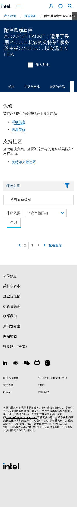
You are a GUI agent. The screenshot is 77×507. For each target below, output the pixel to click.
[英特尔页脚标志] (11, 466)
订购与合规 (32, 87)
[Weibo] (15, 363)
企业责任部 (11, 296)
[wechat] (26, 363)
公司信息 (10, 276)
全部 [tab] (13, 222)
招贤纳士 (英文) (15, 346)
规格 (11, 87)
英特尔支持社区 (24, 162)
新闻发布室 (11, 326)
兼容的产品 (57, 87)
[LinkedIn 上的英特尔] (5, 363)
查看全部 (55, 245)
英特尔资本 (11, 286)
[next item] (74, 16)
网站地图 (10, 336)
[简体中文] (60, 6)
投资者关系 (11, 306)
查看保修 (18, 130)
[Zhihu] (47, 363)
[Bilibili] (37, 363)
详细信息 (18, 122)
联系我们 (10, 316)
